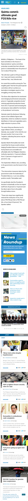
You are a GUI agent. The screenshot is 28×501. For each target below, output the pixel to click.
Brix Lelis (6, 452)
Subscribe (23, 2)
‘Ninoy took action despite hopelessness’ (12, 354)
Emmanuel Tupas (8, 389)
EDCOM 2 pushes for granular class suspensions (13, 480)
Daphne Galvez (7, 420)
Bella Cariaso (7, 484)
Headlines (5, 8)
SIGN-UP (8, 256)
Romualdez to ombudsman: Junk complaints (12, 417)
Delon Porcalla (5, 22)
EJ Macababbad (7, 357)
